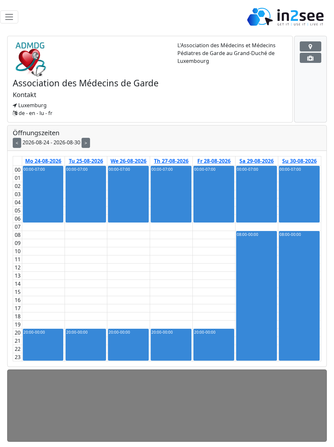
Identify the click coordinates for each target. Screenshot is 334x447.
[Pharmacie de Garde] (310, 58)
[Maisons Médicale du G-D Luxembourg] (310, 46)
